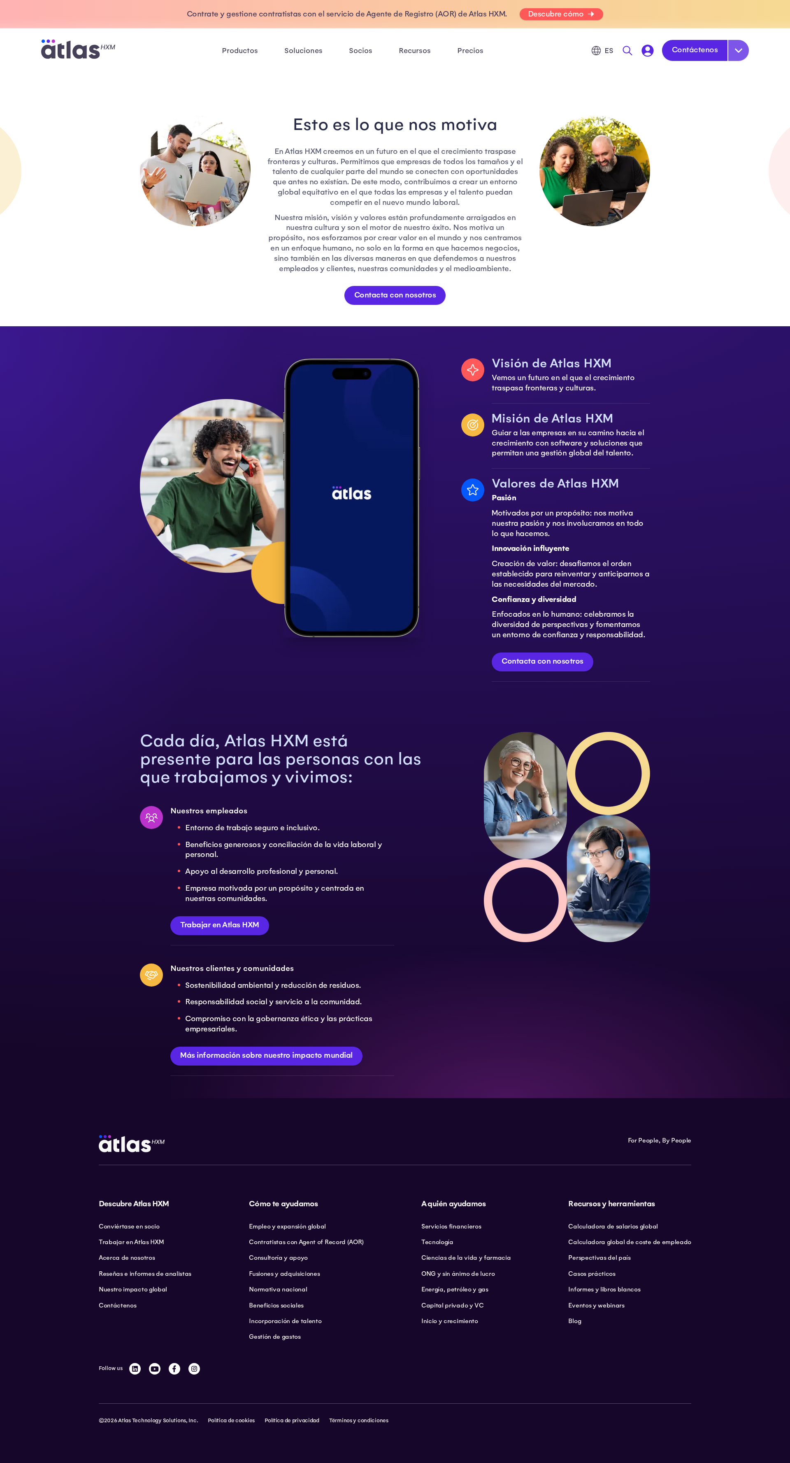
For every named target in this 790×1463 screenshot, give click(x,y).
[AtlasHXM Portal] (647, 50)
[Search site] (627, 50)
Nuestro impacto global (133, 1289)
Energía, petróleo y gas (454, 1289)
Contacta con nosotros (395, 295)
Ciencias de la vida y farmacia (466, 1257)
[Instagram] (194, 1369)
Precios (470, 50)
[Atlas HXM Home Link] (78, 50)
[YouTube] (154, 1369)
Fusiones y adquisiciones (284, 1273)
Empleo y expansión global (287, 1226)
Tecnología (437, 1242)
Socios (360, 50)
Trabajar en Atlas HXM (219, 925)
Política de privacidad (292, 1420)
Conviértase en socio (129, 1226)
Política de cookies (231, 1420)
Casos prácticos (591, 1273)
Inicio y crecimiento (449, 1321)
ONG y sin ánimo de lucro (458, 1273)
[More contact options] (738, 50)
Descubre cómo (556, 14)
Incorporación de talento (285, 1321)
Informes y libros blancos (604, 1289)
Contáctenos (695, 50)
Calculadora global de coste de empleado (629, 1242)
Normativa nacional (278, 1289)
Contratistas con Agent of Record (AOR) (306, 1242)
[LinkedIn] (135, 1369)
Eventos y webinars (596, 1305)
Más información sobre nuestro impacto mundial (266, 1055)
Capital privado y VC (452, 1305)
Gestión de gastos (275, 1336)
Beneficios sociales (276, 1305)
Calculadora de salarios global (613, 1226)
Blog (574, 1321)
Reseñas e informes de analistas (145, 1273)
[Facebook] (174, 1369)
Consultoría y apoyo (278, 1257)
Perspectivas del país (599, 1257)
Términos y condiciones (358, 1420)
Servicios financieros (451, 1226)
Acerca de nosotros (127, 1257)
